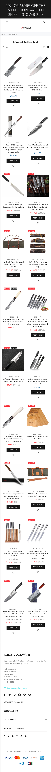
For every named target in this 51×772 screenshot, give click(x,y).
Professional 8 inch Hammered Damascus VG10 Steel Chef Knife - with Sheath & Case (13, 614)
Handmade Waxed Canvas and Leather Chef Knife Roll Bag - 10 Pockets (13, 264)
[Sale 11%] (38, 300)
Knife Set (37, 202)
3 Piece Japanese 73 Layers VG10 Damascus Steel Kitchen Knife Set (37, 381)
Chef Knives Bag (13, 260)
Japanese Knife (13, 83)
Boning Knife (13, 317)
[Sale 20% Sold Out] (13, 300)
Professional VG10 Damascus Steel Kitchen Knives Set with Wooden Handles (38, 207)
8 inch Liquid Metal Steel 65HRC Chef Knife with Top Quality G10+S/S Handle (37, 87)
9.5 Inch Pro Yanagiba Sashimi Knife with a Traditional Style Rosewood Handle (13, 496)
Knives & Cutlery (12, 34)
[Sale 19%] (38, 532)
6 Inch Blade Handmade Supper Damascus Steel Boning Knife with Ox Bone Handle (13, 322)
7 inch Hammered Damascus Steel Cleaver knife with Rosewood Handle (37, 614)
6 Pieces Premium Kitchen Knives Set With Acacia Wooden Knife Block (13, 553)
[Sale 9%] (38, 592)
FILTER (7, 47)
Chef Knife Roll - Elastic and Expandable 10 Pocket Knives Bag (38, 264)
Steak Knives (38, 549)
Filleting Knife (13, 142)
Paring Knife (13, 434)
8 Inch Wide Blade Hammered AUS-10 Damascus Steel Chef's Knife (37, 147)
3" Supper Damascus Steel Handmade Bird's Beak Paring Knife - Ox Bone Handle (13, 439)
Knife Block (37, 434)
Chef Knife (38, 83)
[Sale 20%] (13, 186)
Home (3, 34)
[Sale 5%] (38, 186)
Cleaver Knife (37, 609)
